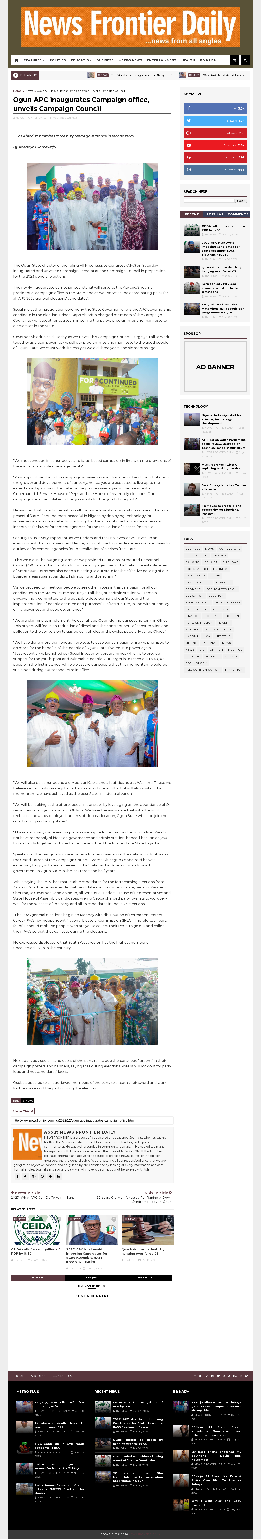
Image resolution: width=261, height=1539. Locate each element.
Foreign (232, 615)
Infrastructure (218, 629)
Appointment (197, 555)
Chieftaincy (195, 575)
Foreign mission (199, 622)
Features (33, 60)
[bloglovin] (218, 1376)
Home (17, 90)
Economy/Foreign (221, 589)
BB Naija (208, 60)
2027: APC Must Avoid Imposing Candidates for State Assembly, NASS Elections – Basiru (87, 1255)
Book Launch (197, 568)
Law (206, 636)
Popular (215, 214)
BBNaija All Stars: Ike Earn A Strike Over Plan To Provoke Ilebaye (216, 1480)
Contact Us (62, 1376)
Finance (192, 615)
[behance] (235, 1376)
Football (212, 615)
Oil (202, 649)
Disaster (223, 582)
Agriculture (229, 548)
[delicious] (246, 1376)
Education (81, 60)
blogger (38, 1277)
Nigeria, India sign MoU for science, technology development (221, 419)
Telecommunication (203, 669)
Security (212, 656)
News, (74, 117)
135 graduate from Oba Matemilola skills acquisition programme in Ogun (223, 308)
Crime (215, 575)
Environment (197, 609)
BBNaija (211, 562)
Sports (231, 656)
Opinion (216, 649)
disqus (91, 1277)
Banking (192, 562)
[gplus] (206, 1376)
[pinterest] (212, 1376)
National (209, 642)
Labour (192, 636)
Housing (193, 629)
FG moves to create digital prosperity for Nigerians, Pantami (222, 509)
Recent (192, 214)
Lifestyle (223, 636)
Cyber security (198, 582)
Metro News (130, 60)
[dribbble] (224, 1376)
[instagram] (241, 1376)
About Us (38, 1376)
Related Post (23, 1209)
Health (188, 60)
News (65, 75)
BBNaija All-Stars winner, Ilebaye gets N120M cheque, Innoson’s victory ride (216, 1406)
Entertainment (162, 60)
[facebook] (195, 1376)
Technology (196, 663)
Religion (193, 656)
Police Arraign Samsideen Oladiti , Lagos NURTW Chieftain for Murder (59, 1489)
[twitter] (200, 1376)
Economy (193, 589)
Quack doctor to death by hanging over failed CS (143, 1251)
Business (105, 60)
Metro (191, 642)
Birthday (230, 562)
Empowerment (198, 602)
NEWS (190, 649)
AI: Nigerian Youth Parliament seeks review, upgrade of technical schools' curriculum (224, 443)
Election (216, 595)
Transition (234, 669)
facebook (145, 1277)
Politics (58, 60)
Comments (238, 214)
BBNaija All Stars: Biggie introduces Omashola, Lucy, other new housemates (216, 1431)
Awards (219, 555)
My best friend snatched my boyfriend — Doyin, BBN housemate (216, 1455)
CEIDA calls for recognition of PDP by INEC (103, 75)
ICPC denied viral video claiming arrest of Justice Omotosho (221, 287)
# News (28, 1100)
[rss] (229, 1376)
